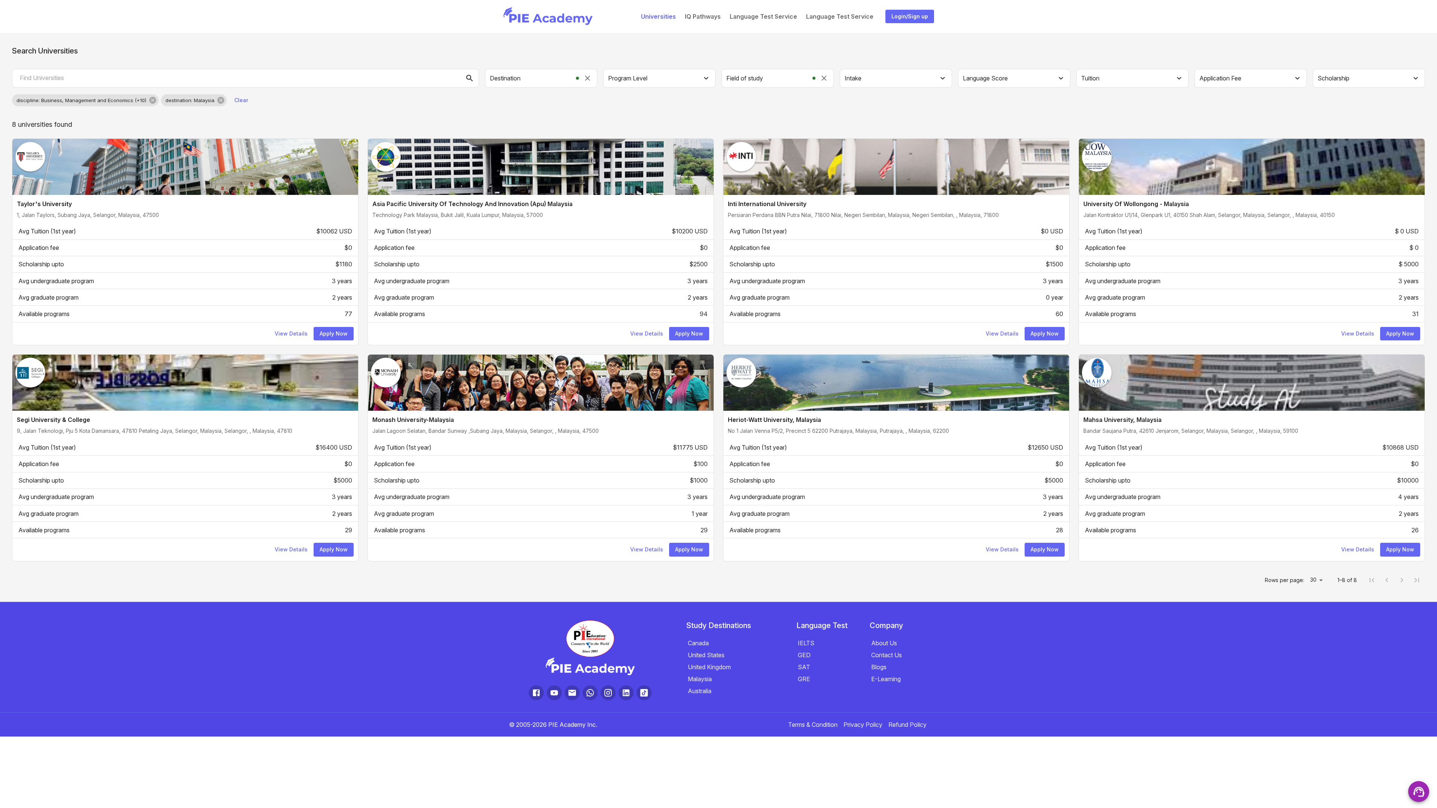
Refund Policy (907, 724)
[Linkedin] (626, 692)
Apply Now (334, 333)
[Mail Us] (572, 692)
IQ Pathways (703, 16)
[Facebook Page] (536, 692)
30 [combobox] (1313, 579)
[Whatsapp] (590, 692)
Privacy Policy (862, 724)
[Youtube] (554, 692)
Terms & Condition (813, 724)
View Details (291, 333)
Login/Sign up (909, 16)
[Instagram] (608, 692)
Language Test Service (763, 16)
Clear (241, 100)
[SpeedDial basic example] (1418, 791)
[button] (85, 100)
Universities (658, 16)
